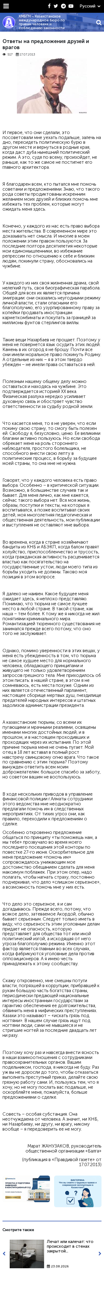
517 (9, 54)
